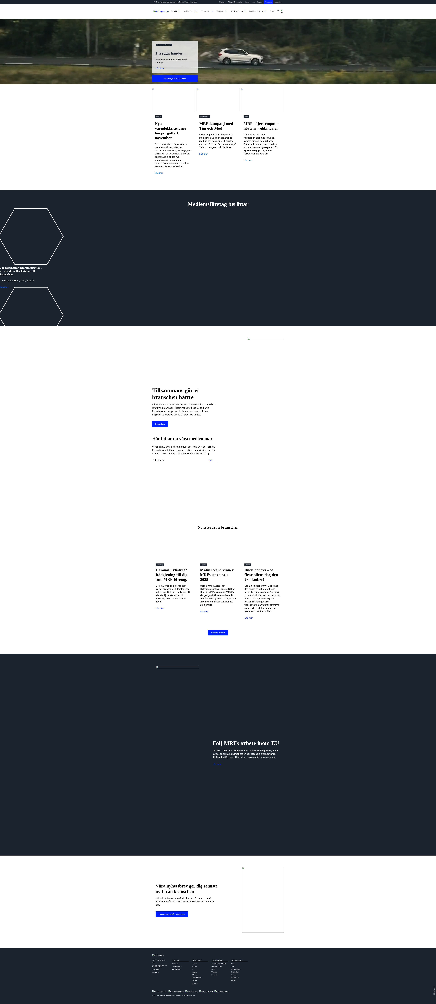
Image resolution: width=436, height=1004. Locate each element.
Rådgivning (220, 11)
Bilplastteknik (235, 978)
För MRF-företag (189, 11)
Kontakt (272, 11)
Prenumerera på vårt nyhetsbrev (172, 914)
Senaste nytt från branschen (175, 78)
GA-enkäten (214, 975)
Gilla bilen (194, 980)
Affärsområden (206, 11)
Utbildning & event (237, 11)
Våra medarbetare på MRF (158, 961)
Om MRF (174, 11)
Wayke (233, 963)
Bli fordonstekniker (216, 966)
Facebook (194, 966)
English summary (176, 966)
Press (253, 2)
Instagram (194, 972)
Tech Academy (235, 972)
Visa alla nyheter (218, 632)
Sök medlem (277, 2)
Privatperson (268, 2)
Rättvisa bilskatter (196, 978)
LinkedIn (194, 963)
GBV (232, 966)
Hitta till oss (175, 963)
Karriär (247, 2)
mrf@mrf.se (155, 972)
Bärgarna (233, 980)
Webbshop (214, 972)
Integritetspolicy (176, 969)
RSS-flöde (194, 983)
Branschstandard (235, 969)
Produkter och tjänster (256, 11)
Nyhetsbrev (222, 2)
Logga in (259, 2)
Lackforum (234, 975)
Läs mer (160, 68)
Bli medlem (160, 424)
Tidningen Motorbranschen (235, 2)
